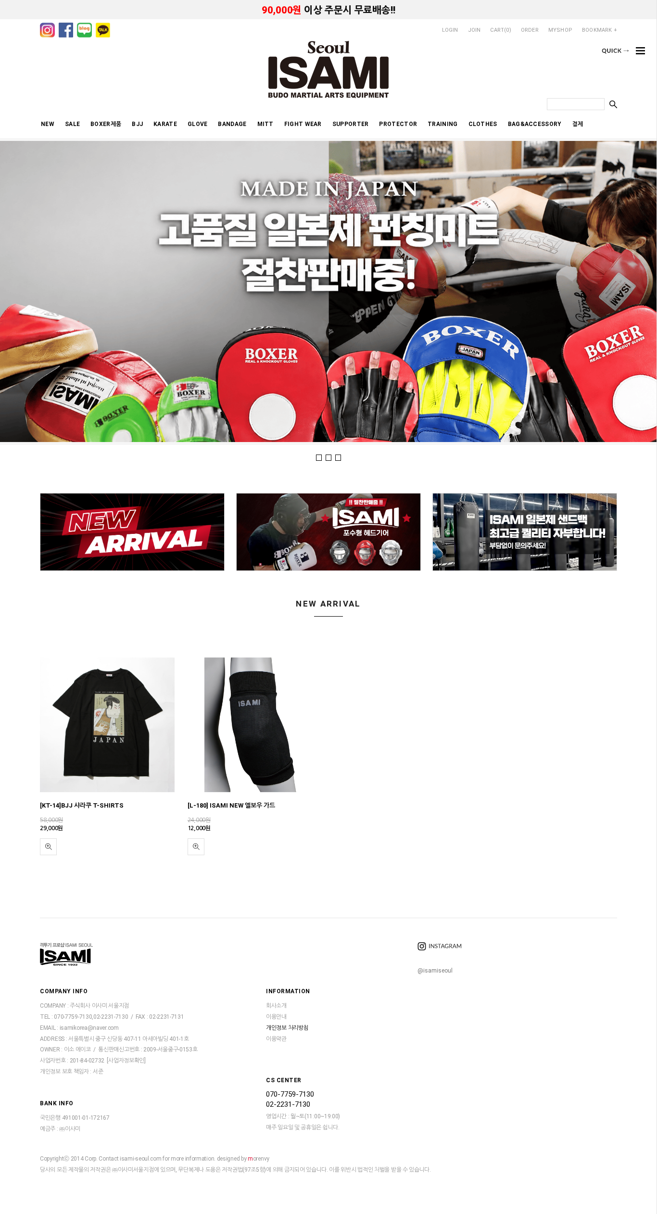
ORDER (530, 30)
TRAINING (442, 124)
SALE (72, 124)
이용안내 (276, 1016)
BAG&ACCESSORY (535, 124)
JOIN (474, 30)
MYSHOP (560, 30)
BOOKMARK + (599, 30)
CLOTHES (482, 124)
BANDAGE (232, 124)
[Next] (620, 290)
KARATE (165, 124)
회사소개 (276, 1006)
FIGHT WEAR (303, 124)
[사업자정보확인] (126, 1061)
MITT (265, 124)
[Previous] (35, 290)
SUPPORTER (350, 124)
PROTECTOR (398, 124)
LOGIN (450, 30)
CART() (500, 30)
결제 (577, 124)
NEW (47, 124)
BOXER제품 (105, 124)
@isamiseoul (435, 970)
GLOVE (198, 124)
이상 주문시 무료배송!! (328, 10)
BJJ (137, 124)
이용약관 (276, 1039)
